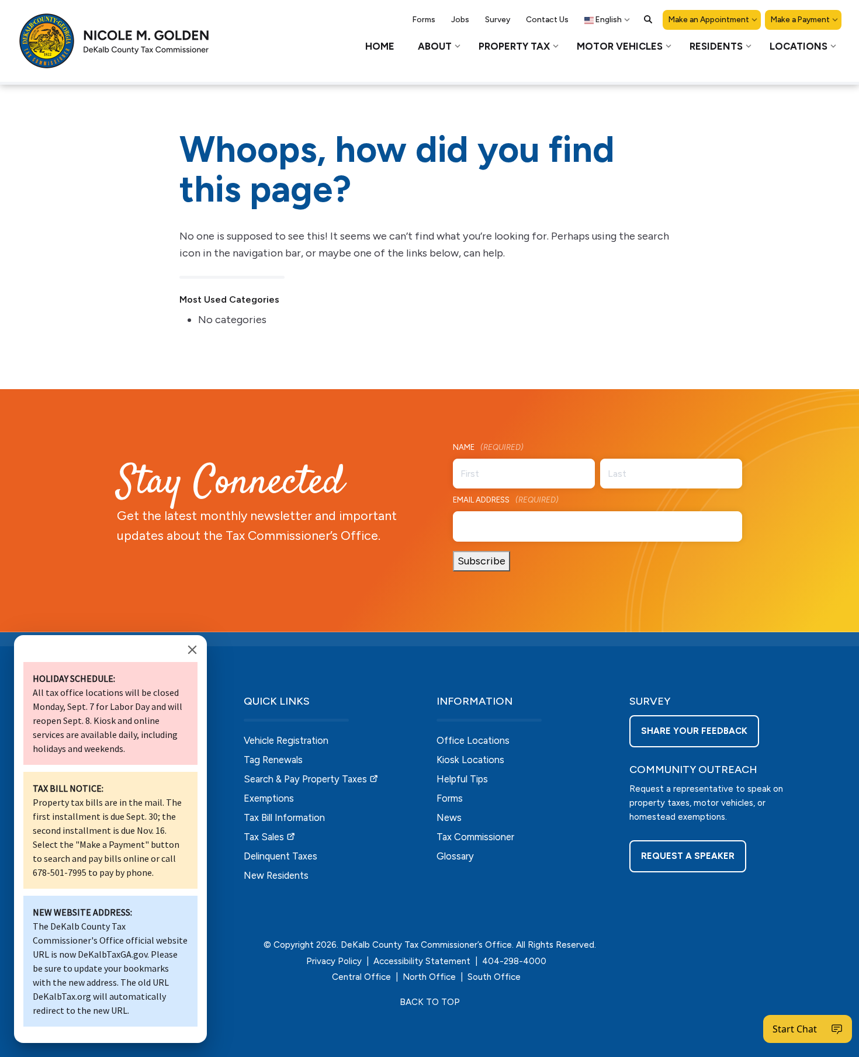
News (449, 817)
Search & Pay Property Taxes (305, 779)
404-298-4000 (514, 961)
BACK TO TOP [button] (430, 1002)
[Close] (192, 650)
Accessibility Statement (421, 961)
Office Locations (473, 740)
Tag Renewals (273, 759)
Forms (450, 798)
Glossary (455, 856)
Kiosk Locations (470, 759)
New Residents (276, 875)
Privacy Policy (334, 961)
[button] (648, 19)
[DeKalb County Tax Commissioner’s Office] (123, 41)
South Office (494, 977)
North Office (429, 977)
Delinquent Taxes (280, 856)
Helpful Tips (462, 779)
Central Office (361, 977)
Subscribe (481, 561)
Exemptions (269, 798)
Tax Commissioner (475, 837)
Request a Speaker (688, 856)
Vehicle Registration (286, 740)
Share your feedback (694, 731)
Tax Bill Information (284, 817)
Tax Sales (264, 837)
